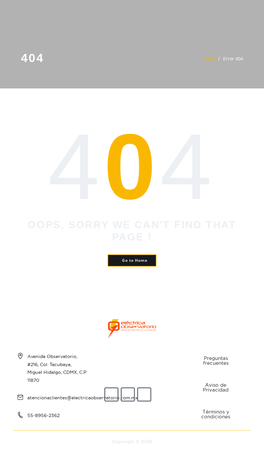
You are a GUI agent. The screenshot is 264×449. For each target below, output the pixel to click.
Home (209, 59)
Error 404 (233, 59)
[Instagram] (128, 394)
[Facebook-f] (111, 394)
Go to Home (134, 260)
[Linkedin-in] (144, 394)
